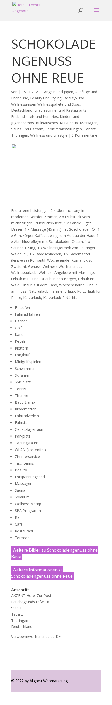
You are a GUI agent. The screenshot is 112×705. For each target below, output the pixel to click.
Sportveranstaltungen (64, 129)
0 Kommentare (84, 135)
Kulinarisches (47, 122)
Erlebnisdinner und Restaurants (60, 110)
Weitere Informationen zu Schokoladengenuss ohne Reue (42, 573)
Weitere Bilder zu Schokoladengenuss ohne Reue (54, 553)
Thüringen (19, 135)
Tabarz (90, 129)
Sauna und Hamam (27, 129)
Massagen (88, 122)
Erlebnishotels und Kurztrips (34, 116)
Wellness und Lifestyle (48, 135)
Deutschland (21, 110)
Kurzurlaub (69, 122)
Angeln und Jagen (58, 91)
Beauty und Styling (45, 98)
